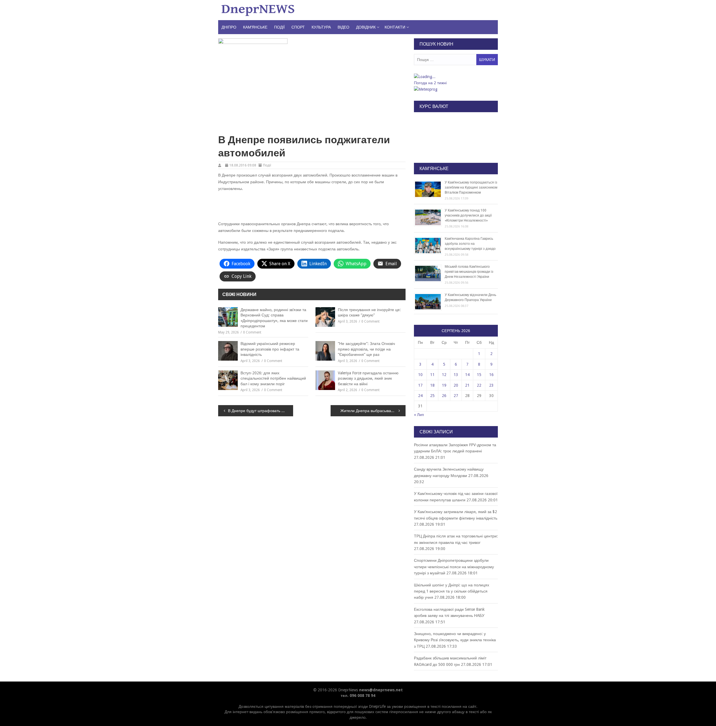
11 (432, 374)
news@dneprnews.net (381, 690)
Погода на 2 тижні (430, 83)
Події (279, 27)
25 (432, 395)
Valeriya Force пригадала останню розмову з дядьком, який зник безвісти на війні (368, 378)
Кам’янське (255, 27)
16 (491, 374)
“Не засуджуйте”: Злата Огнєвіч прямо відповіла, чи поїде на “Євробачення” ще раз (366, 349)
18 (432, 385)
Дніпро (229, 27)
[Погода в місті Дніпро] (455, 77)
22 (479, 385)
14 (467, 374)
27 (456, 395)
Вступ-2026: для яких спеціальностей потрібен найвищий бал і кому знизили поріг (273, 378)
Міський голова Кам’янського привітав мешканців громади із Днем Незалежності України (469, 272)
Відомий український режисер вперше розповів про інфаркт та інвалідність (270, 349)
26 (444, 395)
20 (456, 385)
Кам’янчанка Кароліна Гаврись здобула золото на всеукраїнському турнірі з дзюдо (470, 244)
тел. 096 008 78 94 (358, 695)
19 (444, 385)
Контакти (395, 27)
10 (420, 374)
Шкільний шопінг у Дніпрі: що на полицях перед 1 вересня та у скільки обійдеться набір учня (451, 591)
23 (491, 385)
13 (456, 374)
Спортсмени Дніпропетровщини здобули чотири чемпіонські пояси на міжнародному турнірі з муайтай (454, 566)
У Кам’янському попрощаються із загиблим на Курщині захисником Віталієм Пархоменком (471, 187)
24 (420, 395)
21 (467, 385)
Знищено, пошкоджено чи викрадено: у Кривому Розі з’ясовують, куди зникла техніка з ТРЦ (455, 640)
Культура (321, 27)
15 (479, 374)
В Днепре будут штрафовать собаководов (260, 410)
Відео (343, 27)
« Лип (419, 414)
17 (420, 385)
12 (444, 374)
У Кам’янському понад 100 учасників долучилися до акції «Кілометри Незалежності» (468, 215)
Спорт (298, 27)
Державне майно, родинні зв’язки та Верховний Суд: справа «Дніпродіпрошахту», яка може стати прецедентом (274, 317)
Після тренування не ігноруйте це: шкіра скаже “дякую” (369, 312)
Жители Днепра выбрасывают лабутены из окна (373, 410)
